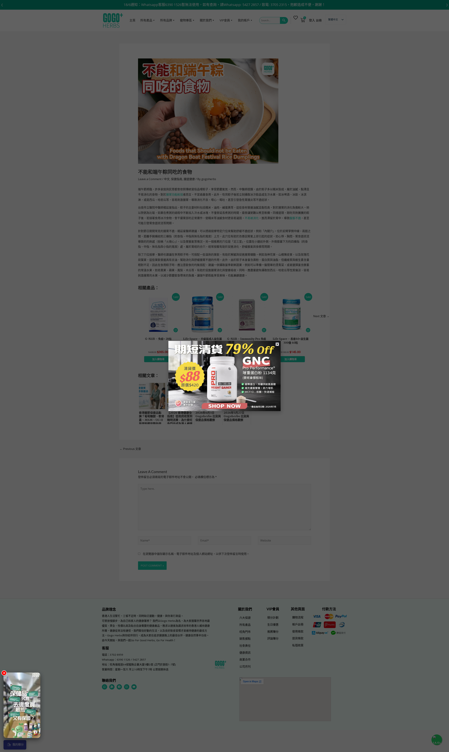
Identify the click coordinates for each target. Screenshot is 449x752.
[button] (277, 344)
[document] (224, 376)
